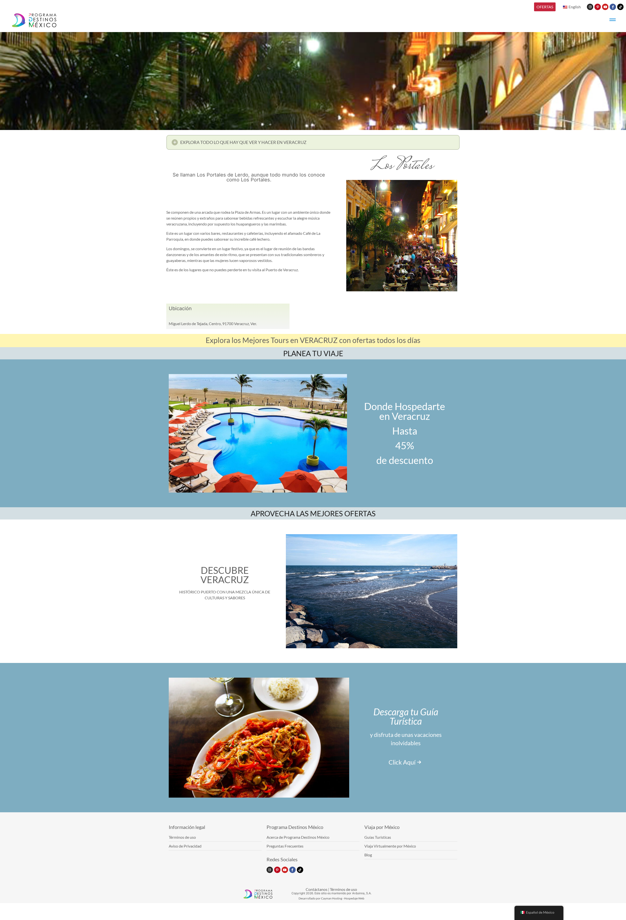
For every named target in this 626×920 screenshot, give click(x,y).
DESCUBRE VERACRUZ (225, 575)
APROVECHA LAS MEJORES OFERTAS (313, 513)
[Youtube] (605, 7)
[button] (313, 142)
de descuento (404, 460)
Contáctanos (316, 889)
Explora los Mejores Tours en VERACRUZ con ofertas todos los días (313, 340)
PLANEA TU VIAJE (313, 353)
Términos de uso (343, 889)
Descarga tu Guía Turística (405, 716)
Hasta (404, 431)
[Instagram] (590, 7)
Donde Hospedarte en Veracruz (404, 411)
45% (404, 445)
